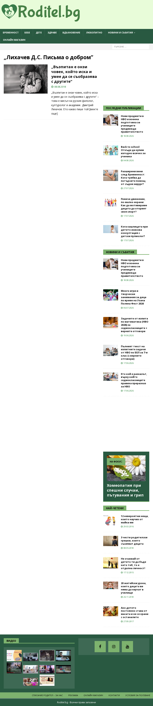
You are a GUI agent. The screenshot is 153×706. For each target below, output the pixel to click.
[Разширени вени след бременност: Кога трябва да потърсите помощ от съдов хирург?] (110, 175)
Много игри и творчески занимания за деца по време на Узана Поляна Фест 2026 (133, 297)
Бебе (27, 32)
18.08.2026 (129, 135)
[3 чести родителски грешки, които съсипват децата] (110, 541)
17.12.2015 (129, 572)
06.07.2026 (129, 307)
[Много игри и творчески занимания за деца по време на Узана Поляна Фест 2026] (110, 295)
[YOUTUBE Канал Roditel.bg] (127, 646)
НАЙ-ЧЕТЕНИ (115, 508)
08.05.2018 (129, 547)
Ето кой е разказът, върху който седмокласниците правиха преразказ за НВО (134, 380)
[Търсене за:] (130, 46)
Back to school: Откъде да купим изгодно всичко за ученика (133, 151)
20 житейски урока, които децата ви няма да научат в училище (133, 587)
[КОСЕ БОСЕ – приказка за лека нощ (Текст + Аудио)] (14, 655)
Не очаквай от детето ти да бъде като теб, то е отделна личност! (133, 563)
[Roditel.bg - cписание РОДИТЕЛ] (46, 19)
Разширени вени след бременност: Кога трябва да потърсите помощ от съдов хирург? (133, 178)
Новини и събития (120, 32)
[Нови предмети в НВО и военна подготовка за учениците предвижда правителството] (110, 120)
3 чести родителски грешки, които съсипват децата (134, 540)
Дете (39, 32)
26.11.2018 (129, 596)
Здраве (52, 32)
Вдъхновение (71, 32)
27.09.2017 (129, 621)
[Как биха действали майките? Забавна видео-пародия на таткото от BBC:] (47, 669)
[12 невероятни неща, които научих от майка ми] (110, 520)
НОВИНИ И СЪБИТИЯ (120, 252)
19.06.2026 (129, 335)
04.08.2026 (129, 160)
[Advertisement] (128, 77)
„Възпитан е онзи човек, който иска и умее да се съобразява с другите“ (74, 74)
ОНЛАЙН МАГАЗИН (14, 39)
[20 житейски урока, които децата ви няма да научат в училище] (110, 585)
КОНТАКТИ (114, 695)
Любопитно (94, 32)
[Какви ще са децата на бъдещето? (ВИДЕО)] (63, 669)
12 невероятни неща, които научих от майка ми (135, 519)
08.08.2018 (60, 86)
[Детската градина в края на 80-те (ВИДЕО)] (14, 668)
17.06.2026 (129, 363)
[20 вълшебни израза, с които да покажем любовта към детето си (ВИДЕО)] (47, 680)
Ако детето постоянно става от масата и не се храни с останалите (134, 612)
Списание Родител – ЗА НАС (47, 695)
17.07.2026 (129, 215)
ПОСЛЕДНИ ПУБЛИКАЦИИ (123, 108)
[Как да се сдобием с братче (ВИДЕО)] (63, 655)
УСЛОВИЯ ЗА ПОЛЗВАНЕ (137, 695)
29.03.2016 (129, 526)
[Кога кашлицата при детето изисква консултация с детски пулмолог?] (110, 229)
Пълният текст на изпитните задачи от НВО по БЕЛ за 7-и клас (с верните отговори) (134, 353)
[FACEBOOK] (100, 646)
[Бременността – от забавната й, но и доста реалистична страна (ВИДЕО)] (30, 657)
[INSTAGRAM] (113, 646)
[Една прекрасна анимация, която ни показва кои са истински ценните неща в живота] (30, 669)
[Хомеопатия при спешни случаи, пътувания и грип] (126, 468)
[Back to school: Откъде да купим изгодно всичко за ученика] (110, 150)
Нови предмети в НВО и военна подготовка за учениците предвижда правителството (132, 123)
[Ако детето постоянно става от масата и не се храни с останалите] (110, 611)
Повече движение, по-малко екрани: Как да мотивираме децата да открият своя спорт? (134, 205)
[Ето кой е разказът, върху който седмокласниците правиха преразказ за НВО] (110, 376)
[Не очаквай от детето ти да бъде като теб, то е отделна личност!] (110, 562)
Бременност (11, 32)
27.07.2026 (129, 188)
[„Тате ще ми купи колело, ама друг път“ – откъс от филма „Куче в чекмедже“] (47, 655)
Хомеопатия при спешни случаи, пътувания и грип (125, 490)
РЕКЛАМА (73, 695)
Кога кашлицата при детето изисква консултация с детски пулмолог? (134, 231)
